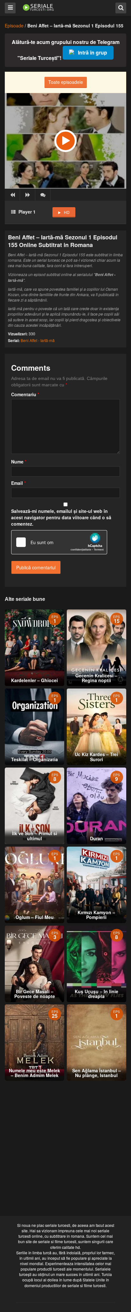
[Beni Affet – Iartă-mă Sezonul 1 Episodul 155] (65, 141)
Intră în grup (92, 52)
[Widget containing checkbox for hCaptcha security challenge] (59, 542)
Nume (18, 461)
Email (18, 483)
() (43, 195)
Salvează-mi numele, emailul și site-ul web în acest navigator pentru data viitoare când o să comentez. (61, 517)
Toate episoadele (65, 82)
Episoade (14, 25)
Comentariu (25, 394)
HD (67, 212)
